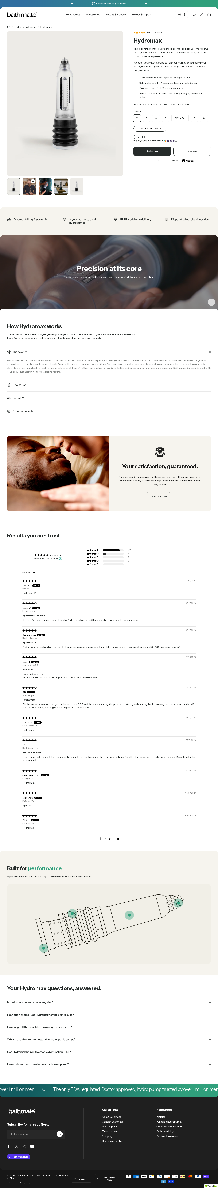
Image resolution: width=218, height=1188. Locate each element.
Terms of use (109, 1131)
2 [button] (105, 838)
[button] (172, 140)
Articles (160, 1116)
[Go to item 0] (13, 186)
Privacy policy (110, 1126)
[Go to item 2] (29, 186)
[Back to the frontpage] (8, 26)
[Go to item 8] (76, 186)
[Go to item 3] (45, 186)
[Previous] (72, 3)
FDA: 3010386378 (35, 1175)
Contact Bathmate (112, 1121)
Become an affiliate (113, 1141)
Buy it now (192, 151)
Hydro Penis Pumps (25, 26)
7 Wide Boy (180, 118)
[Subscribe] (60, 1134)
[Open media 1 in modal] (65, 103)
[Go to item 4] (61, 186)
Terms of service (38, 1183)
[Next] (145, 3)
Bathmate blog (165, 1131)
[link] (129, 915)
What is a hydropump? (169, 1121)
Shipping (107, 1136)
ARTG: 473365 (51, 1175)
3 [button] (110, 838)
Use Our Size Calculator (149, 128)
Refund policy (12, 1183)
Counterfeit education (169, 1126)
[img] (29, 581)
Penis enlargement (167, 1136)
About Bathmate (111, 1116)
